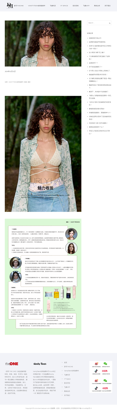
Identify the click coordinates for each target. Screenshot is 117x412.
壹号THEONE (19, 5)
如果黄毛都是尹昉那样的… (97, 42)
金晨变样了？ (93, 63)
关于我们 (108, 5)
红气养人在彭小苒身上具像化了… (100, 71)
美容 (29, 82)
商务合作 (97, 5)
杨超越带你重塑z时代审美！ (98, 74)
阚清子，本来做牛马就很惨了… (99, 91)
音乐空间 (76, 5)
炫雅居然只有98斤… (95, 38)
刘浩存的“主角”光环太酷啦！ (98, 123)
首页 (8, 5)
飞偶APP (86, 5)
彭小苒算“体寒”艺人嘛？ (97, 52)
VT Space (64, 5)
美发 (25, 82)
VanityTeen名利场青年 (36, 5)
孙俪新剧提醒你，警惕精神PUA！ (100, 112)
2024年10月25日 (10, 71)
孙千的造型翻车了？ (95, 67)
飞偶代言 (53, 5)
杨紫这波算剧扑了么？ (96, 127)
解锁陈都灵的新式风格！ (97, 109)
